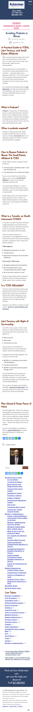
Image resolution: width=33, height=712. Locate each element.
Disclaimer (5, 706)
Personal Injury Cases (13, 478)
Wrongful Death (11, 586)
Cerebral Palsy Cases (15, 570)
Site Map (20, 706)
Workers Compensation (14, 643)
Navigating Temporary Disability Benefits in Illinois (16, 551)
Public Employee (11, 627)
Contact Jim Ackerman (17, 387)
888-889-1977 (17, 15)
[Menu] (29, 1)
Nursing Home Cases (13, 588)
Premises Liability (14, 496)
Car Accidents (12, 480)
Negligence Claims (14, 493)
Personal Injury (11, 620)
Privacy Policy (12, 706)
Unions (7, 641)
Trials (7, 638)
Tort (6, 634)
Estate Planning (11, 605)
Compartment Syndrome (16, 573)
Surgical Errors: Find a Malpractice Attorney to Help (16, 581)
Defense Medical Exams (14, 603)
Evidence (8, 608)
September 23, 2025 (18, 42)
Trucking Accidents (14, 482)
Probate (16, 23)
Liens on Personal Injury (14, 612)
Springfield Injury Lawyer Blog (16, 27)
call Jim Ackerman (13, 430)
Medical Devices (11, 615)
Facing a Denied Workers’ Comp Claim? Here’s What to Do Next (17, 518)
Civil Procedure (11, 598)
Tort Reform (9, 636)
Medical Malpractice (13, 568)
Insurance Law (10, 610)
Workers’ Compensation (14, 514)
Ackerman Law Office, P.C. (18, 690)
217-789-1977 (17, 13)
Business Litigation (12, 596)
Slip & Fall (11, 505)
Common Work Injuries (16, 540)
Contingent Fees (11, 600)
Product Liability (13, 498)
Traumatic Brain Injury (16, 507)
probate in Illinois (11, 444)
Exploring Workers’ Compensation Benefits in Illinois (17, 544)
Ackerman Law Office (19, 39)
